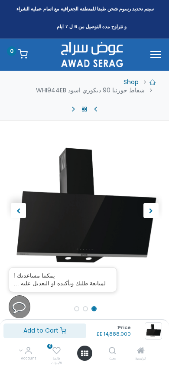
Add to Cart (41, 330)
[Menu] (156, 54)
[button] (150, 210)
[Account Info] (28, 351)
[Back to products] (84, 109)
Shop (131, 82)
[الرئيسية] (141, 351)
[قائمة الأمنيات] (56, 351)
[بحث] (112, 351)
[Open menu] (84, 353)
